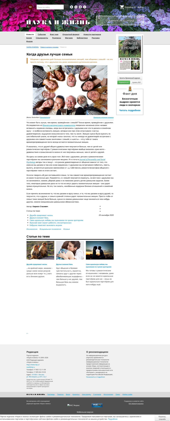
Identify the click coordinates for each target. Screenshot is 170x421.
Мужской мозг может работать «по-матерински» (51, 223)
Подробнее (112, 419)
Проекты (60, 394)
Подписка (56, 38)
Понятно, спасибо (162, 417)
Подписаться (123, 82)
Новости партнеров (92, 34)
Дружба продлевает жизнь (41, 215)
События (42, 34)
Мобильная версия (85, 412)
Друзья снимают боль (39, 218)
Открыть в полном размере (103, 117)
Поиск (118, 394)
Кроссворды (86, 394)
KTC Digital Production (136, 403)
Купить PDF (136, 82)
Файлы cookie (127, 394)
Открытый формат (70, 34)
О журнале (97, 394)
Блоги (68, 394)
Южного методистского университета (59, 125)
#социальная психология (50, 229)
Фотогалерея (108, 394)
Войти (140, 7)
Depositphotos (45, 117)
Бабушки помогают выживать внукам (46, 225)
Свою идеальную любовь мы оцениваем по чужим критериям (56, 220)
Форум (29, 41)
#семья (66, 229)
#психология (32, 229)
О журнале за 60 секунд (120, 20)
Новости (30, 34)
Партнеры (51, 394)
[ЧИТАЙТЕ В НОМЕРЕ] (129, 29)
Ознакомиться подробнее (95, 377)
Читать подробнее (130, 110)
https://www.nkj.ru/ (33, 365)
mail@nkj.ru (31, 367)
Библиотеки (82, 38)
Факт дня (54, 34)
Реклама (96, 38)
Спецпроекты (42, 38)
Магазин (69, 38)
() (130, 7)
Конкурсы (76, 394)
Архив (29, 38)
